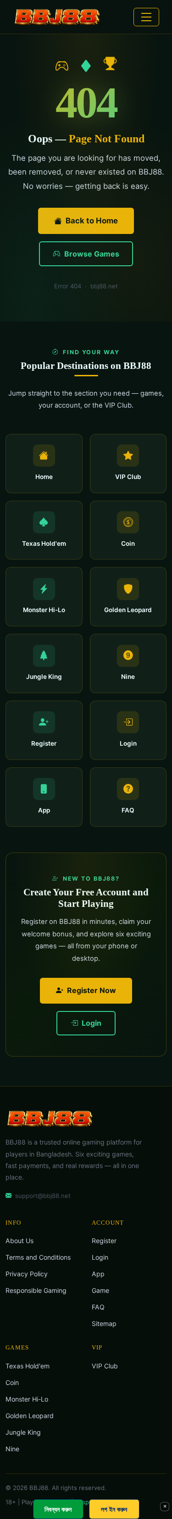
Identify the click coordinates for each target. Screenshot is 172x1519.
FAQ (98, 1307)
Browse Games (90, 253)
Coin (12, 1382)
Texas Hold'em (28, 1366)
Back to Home (92, 220)
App (98, 1274)
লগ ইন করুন (114, 1509)
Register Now (91, 990)
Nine (12, 1449)
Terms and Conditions (38, 1257)
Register (104, 1240)
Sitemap (104, 1323)
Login (90, 1023)
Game (100, 1290)
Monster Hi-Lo (27, 1399)
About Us (19, 1240)
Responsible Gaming (36, 1290)
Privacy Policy (27, 1274)
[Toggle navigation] (146, 17)
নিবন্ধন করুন (58, 1509)
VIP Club (105, 1366)
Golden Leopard (30, 1416)
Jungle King (23, 1432)
